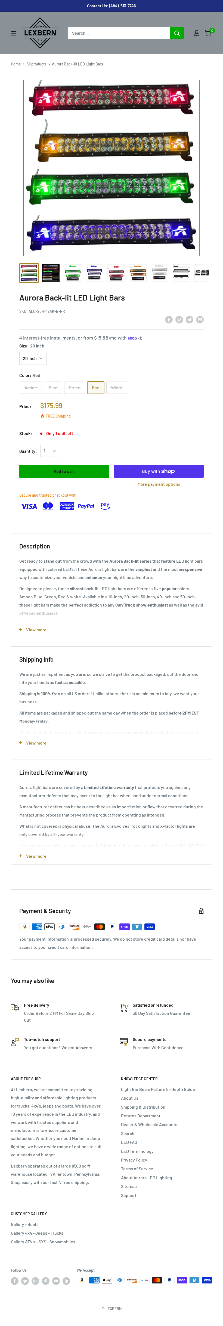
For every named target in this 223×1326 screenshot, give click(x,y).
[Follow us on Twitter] (25, 1281)
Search (127, 1133)
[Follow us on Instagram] (35, 1281)
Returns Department (140, 1115)
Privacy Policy (134, 1159)
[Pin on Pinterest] (179, 319)
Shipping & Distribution (143, 1106)
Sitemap (129, 1186)
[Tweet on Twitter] (189, 319)
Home (16, 64)
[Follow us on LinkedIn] (66, 1281)
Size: (31, 345)
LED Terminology (137, 1151)
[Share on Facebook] (169, 319)
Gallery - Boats (25, 1224)
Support (129, 1195)
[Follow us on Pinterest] (45, 1281)
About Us (129, 1097)
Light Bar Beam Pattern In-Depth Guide (158, 1089)
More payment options (159, 484)
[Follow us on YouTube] (56, 1281)
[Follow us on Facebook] (14, 1281)
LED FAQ (129, 1142)
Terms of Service (137, 1168)
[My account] (196, 33)
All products (36, 64)
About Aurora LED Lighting (146, 1177)
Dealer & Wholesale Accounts (149, 1124)
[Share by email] (200, 319)
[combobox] (119, 33)
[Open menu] (13, 33)
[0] (207, 33)
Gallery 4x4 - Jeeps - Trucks (37, 1232)
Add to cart (64, 471)
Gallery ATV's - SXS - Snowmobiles (43, 1241)
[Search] (177, 33)
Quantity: (28, 451)
